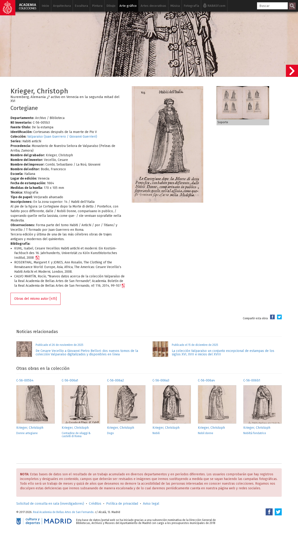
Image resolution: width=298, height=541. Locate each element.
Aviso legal (151, 504)
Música (175, 6)
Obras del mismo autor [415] (35, 299)
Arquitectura (62, 6)
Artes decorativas (153, 6)
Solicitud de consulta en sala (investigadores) (50, 504)
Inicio (45, 6)
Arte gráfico (128, 6)
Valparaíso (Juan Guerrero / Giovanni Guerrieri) (62, 137)
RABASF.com (216, 6)
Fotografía (191, 6)
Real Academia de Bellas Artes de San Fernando (63, 512)
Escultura (81, 6)
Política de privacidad (122, 504)
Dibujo (110, 6)
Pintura (97, 6)
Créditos (95, 504)
